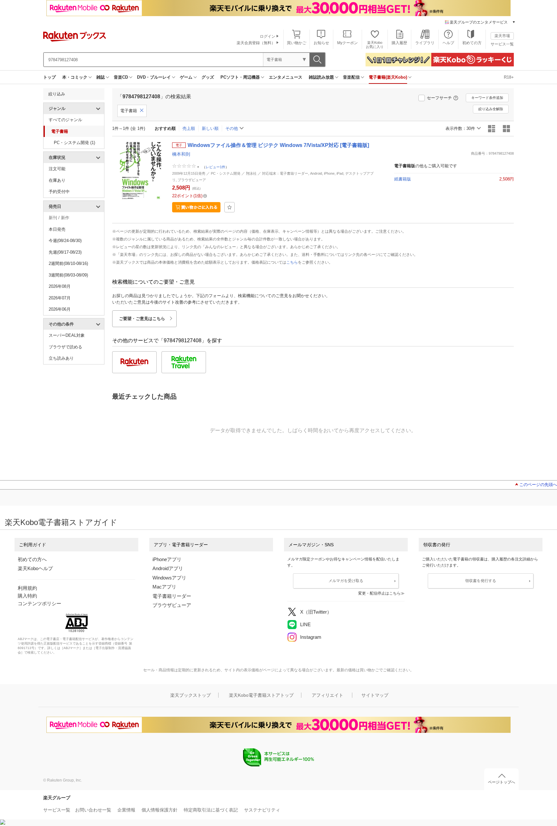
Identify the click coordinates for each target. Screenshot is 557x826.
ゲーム (186, 77)
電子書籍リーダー (171, 596)
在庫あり (57, 180)
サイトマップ (374, 695)
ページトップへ (501, 782)
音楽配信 (351, 77)
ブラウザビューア (171, 605)
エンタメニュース (285, 77)
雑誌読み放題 (321, 77)
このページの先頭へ (538, 484)
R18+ (509, 77)
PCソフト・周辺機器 (240, 77)
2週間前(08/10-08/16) (68, 263)
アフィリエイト (327, 695)
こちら (292, 262)
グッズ (207, 77)
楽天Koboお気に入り (375, 45)
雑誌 (100, 77)
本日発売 (57, 229)
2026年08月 (60, 286)
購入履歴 (399, 43)
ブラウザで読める (65, 347)
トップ (49, 77)
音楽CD (121, 77)
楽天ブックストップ (190, 695)
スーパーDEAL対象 (67, 335)
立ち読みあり (61, 358)
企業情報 (126, 809)
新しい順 (210, 128)
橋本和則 (181, 154)
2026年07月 (60, 298)
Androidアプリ (167, 568)
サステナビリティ (262, 809)
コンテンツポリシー (39, 603)
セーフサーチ (439, 97)
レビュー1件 (215, 167)
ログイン (267, 36)
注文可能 (57, 168)
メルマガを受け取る (345, 580)
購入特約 (27, 595)
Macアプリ (164, 586)
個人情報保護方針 (160, 809)
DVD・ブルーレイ (154, 77)
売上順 (188, 128)
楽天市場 (502, 36)
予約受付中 (59, 191)
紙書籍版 (402, 179)
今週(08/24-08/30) (65, 240)
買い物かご (296, 43)
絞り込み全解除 (490, 109)
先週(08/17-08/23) (65, 252)
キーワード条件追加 (487, 98)
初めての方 (472, 43)
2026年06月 (60, 309)
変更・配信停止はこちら (379, 593)
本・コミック (74, 77)
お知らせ (321, 43)
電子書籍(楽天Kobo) (388, 77)
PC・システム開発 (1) (74, 142)
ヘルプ (448, 43)
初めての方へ (32, 559)
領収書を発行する (480, 580)
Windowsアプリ (169, 577)
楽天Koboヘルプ (35, 568)
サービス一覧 (502, 44)
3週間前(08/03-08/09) (68, 275)
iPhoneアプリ (166, 559)
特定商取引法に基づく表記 (211, 809)
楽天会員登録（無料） (256, 43)
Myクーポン (347, 43)
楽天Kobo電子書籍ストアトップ (261, 695)
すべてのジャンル (65, 119)
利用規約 (27, 588)
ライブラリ (425, 43)
